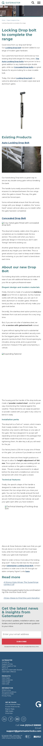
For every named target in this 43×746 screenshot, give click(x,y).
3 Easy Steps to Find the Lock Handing (22, 598)
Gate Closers (6, 678)
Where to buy (6, 690)
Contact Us (5, 662)
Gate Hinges (6, 682)
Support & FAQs (7, 664)
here (27, 571)
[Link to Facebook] (10, 719)
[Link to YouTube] (17, 719)
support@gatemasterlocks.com (23, 731)
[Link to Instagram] (23, 719)
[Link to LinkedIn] (4, 719)
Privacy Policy (6, 696)
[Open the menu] (39, 2)
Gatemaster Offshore (9, 672)
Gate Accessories (7, 680)
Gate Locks (5, 684)
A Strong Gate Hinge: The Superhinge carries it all (21, 583)
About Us (5, 668)
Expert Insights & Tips (13, 20)
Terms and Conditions (9, 692)
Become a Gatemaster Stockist (12, 670)
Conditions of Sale (8, 694)
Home (3, 20)
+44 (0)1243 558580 (30, 725)
